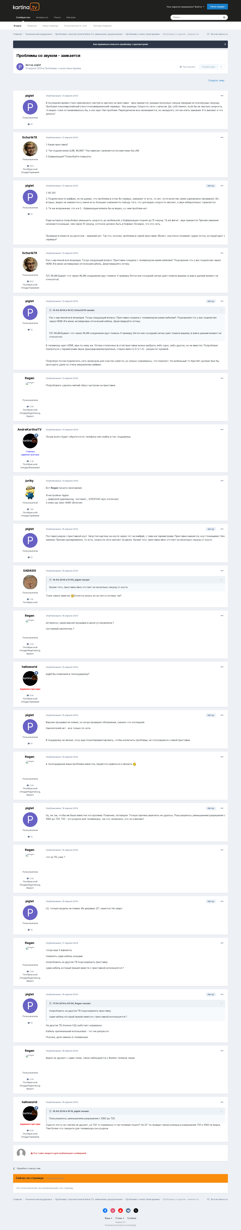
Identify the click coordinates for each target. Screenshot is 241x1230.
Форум (17, 25)
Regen (29, 378)
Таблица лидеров (102, 25)
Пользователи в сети (75, 25)
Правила (32, 25)
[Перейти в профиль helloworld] (30, 678)
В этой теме (210, 17)
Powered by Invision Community (120, 1225)
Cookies (131, 1218)
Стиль (119, 1218)
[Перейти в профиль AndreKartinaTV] (30, 441)
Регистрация (217, 6)
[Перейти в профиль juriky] (30, 492)
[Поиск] (224, 17)
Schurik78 (29, 137)
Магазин (71, 17)
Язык (108, 1218)
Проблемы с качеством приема (63, 68)
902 (31, 166)
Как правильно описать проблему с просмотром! (120, 44)
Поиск (57, 17)
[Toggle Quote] (50, 310)
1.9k (31, 509)
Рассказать (188, 66)
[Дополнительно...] (222, 96)
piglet (37, 64)
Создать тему (216, 80)
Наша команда (50, 25)
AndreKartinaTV (29, 429)
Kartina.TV (120, 1222)
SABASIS (29, 570)
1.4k (31, 599)
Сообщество (23, 17)
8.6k (31, 695)
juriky (29, 480)
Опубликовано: (62, 95)
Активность (42, 17)
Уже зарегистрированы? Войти (185, 6)
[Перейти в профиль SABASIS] (30, 582)
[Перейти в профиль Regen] (30, 389)
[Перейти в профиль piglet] (20, 66)
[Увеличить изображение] (72, 595)
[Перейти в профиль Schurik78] (30, 148)
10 (31, 124)
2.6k (31, 406)
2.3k (31, 461)
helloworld (29, 666)
